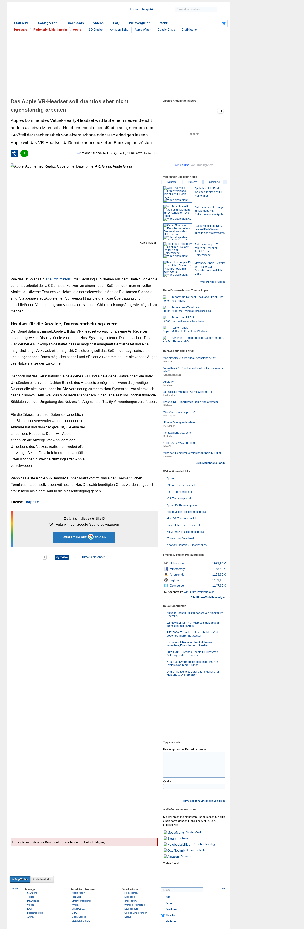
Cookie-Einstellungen (135, 912)
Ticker (30, 896)
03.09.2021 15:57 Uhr (142, 153)
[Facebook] (217, 23)
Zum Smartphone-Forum (210, 463)
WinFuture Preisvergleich (199, 592)
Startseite (21, 23)
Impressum (130, 900)
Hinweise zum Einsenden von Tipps (204, 800)
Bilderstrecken (35, 912)
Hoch (15, 888)
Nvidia (75, 904)
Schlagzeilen (47, 23)
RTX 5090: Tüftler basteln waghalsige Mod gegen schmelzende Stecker (192, 634)
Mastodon (171, 921)
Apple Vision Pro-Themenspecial (187, 511)
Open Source (79, 916)
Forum (169, 903)
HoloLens (72, 127)
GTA (74, 912)
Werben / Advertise (134, 904)
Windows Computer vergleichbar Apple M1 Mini (192, 453)
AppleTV (168, 381)
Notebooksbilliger (205, 844)
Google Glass (166, 29)
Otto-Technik (196, 850)
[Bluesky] (224, 23)
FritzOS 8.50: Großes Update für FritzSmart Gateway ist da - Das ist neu (192, 654)
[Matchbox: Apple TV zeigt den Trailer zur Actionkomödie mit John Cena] (178, 269)
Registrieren (150, 9)
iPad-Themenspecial (179, 491)
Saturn (183, 838)
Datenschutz (131, 908)
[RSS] (210, 23)
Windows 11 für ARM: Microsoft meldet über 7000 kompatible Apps (193, 624)
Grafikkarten (189, 29)
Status (127, 916)
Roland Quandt (114, 153)
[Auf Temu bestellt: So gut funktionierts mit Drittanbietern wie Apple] (178, 213)
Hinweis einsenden (93, 557)
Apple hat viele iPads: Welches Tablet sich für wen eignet (208, 192)
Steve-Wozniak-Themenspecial (186, 531)
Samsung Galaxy (81, 920)
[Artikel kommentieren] (26, 557)
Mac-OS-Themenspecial (181, 518)
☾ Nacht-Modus (42, 879)
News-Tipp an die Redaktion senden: (185, 749)
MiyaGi (167, 446)
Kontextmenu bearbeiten (178, 432)
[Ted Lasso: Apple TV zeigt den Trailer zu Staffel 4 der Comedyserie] (178, 250)
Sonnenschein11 (172, 374)
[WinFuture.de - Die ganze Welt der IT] (47, 12)
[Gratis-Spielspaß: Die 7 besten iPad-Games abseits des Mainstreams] (178, 232)
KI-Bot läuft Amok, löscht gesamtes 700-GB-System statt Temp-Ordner (193, 663)
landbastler (169, 395)
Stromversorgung (81, 900)
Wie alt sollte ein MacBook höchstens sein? (189, 358)
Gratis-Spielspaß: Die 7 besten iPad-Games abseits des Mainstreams (210, 229)
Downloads (75, 23)
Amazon (186, 856)
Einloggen (129, 896)
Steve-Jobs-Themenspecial (183, 525)
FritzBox (76, 896)
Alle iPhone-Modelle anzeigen (208, 597)
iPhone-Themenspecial (181, 485)
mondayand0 (170, 415)
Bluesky (170, 915)
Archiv (30, 916)
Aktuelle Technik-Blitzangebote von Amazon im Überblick (195, 614)
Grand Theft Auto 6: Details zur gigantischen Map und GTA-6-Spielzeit (193, 673)
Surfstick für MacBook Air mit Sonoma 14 (187, 391)
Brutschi (167, 436)
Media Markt (78, 893)
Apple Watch (143, 29)
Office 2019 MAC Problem (179, 442)
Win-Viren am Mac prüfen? (179, 412)
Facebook (171, 909)
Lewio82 (167, 456)
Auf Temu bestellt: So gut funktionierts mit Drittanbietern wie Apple (209, 211)
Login (134, 9)
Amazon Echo (119, 29)
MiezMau (168, 361)
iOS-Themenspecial (179, 498)
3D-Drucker (96, 29)
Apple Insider (148, 242)
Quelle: (167, 781)
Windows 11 (78, 908)
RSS (168, 897)
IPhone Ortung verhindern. (179, 422)
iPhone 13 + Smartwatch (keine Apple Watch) (190, 402)
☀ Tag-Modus (20, 879)
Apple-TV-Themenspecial (182, 505)
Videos (98, 23)
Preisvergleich (139, 23)
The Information (57, 279)
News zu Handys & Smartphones (187, 545)
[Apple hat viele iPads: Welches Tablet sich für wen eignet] (178, 194)
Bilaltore (167, 405)
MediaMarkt (194, 832)
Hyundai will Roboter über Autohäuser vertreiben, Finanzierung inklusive (190, 644)
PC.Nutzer (169, 425)
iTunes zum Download (180, 538)
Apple (33, 502)
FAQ (116, 23)
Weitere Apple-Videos (212, 281)
